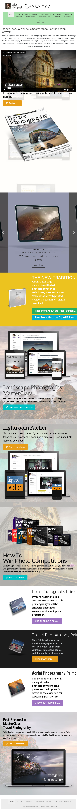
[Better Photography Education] (38, 6)
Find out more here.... (17, 447)
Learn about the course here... (21, 407)
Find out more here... (17, 577)
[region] (38, 422)
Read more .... (14, 103)
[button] (19, 15)
